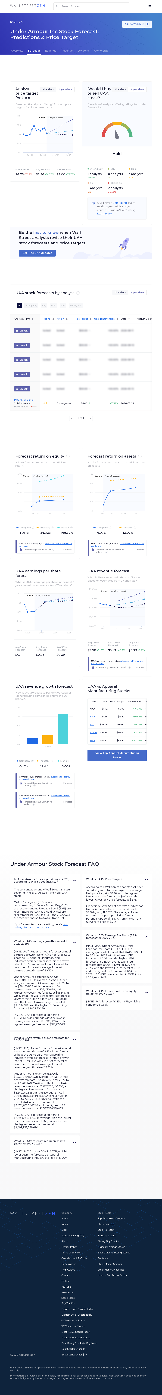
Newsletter (67, 1292)
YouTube (66, 1286)
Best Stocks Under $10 (74, 1354)
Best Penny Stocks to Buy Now (79, 1343)
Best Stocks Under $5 (73, 1349)
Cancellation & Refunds (74, 1258)
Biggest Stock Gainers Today (77, 1309)
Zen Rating (120, 202)
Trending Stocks (107, 1235)
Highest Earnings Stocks (111, 1247)
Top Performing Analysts (111, 1218)
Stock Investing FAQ (72, 1235)
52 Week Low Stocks (72, 1326)
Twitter (65, 1281)
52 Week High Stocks (73, 1320)
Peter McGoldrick (24, 400)
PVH (92, 740)
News (64, 1224)
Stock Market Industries (111, 1269)
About (64, 1218)
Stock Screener (106, 1224)
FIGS (93, 716)
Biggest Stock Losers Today (76, 1314)
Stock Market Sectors (110, 1264)
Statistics (103, 1258)
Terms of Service (70, 1252)
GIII (92, 724)
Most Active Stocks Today (75, 1331)
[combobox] (91, 6)
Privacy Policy (69, 1247)
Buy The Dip (68, 1303)
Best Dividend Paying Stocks (114, 1252)
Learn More (104, 213)
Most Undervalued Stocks (75, 1337)
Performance (68, 1264)
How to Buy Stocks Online (112, 1275)
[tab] (17, 51)
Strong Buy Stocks (108, 1241)
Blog (64, 1229)
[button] (45, 880)
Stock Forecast (106, 1229)
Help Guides (68, 1269)
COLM (93, 732)
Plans (64, 1241)
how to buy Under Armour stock (41, 926)
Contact (65, 1275)
